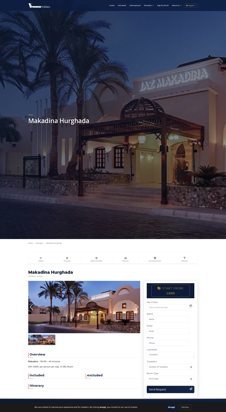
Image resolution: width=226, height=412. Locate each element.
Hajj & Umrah (163, 5)
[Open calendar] (191, 306)
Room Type (153, 373)
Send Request (157, 389)
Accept (171, 407)
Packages (39, 243)
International (135, 5)
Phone (150, 337)
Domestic (148, 5)
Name (150, 314)
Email (149, 325)
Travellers (152, 361)
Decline (185, 407)
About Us (175, 5)
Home (112, 5)
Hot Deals (122, 5)
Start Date (152, 302)
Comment (152, 349)
